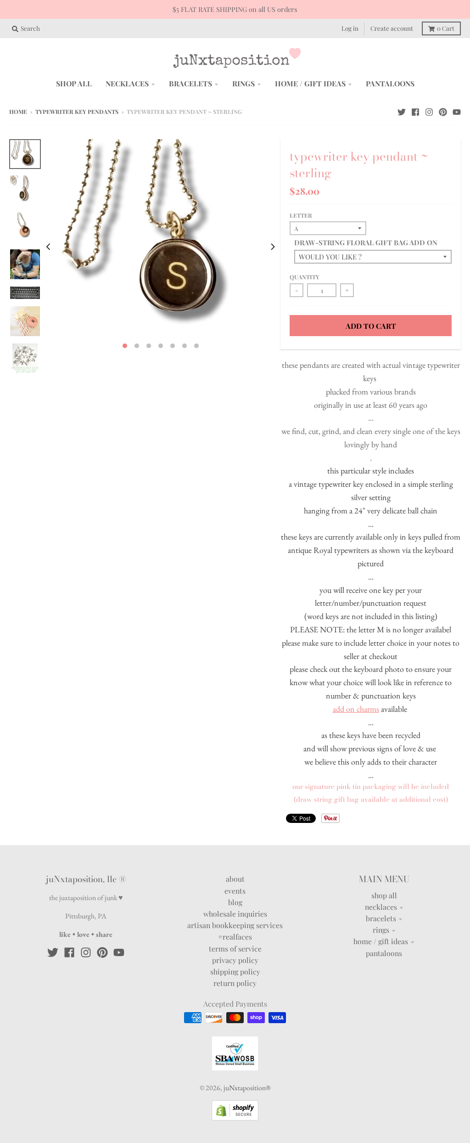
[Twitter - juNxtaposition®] (401, 111)
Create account (391, 28)
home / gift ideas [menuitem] (310, 83)
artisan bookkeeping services (235, 925)
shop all (384, 895)
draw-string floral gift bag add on (365, 242)
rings (381, 930)
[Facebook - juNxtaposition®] (415, 111)
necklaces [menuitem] (127, 83)
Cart (445, 28)
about (235, 879)
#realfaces (235, 936)
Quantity (304, 277)
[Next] (272, 246)
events (235, 890)
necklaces (381, 907)
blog (235, 902)
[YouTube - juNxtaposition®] (457, 111)
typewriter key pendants (76, 111)
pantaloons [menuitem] (390, 83)
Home (18, 111)
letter (301, 215)
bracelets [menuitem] (190, 83)
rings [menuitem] (243, 83)
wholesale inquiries (235, 913)
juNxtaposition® (247, 1087)
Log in (349, 28)
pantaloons (384, 953)
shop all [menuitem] (74, 83)
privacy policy (235, 960)
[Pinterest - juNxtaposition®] (443, 111)
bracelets (381, 918)
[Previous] (49, 246)
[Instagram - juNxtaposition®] (429, 111)
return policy (235, 983)
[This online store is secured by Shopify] (235, 1117)
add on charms (356, 709)
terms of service (235, 948)
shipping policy (235, 971)
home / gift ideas (380, 941)
